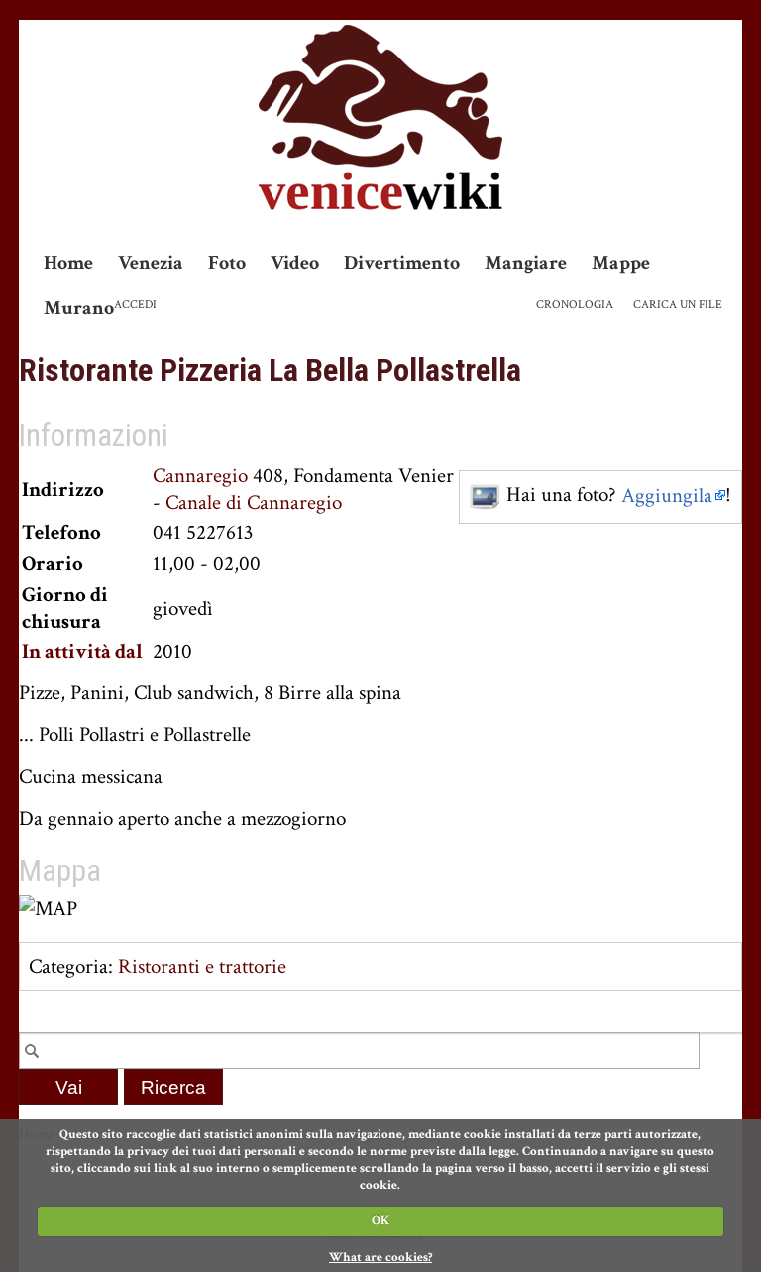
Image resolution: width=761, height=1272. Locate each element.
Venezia (150, 263)
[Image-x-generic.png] (485, 495)
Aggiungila (666, 495)
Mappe (621, 263)
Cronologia (574, 304)
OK (380, 1221)
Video (295, 263)
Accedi (135, 304)
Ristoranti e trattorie (202, 966)
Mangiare (526, 263)
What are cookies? (380, 1257)
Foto (227, 263)
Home (68, 263)
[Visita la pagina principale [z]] (380, 117)
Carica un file (677, 304)
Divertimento (402, 263)
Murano (79, 308)
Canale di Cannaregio (253, 502)
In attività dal (82, 651)
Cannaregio (200, 475)
